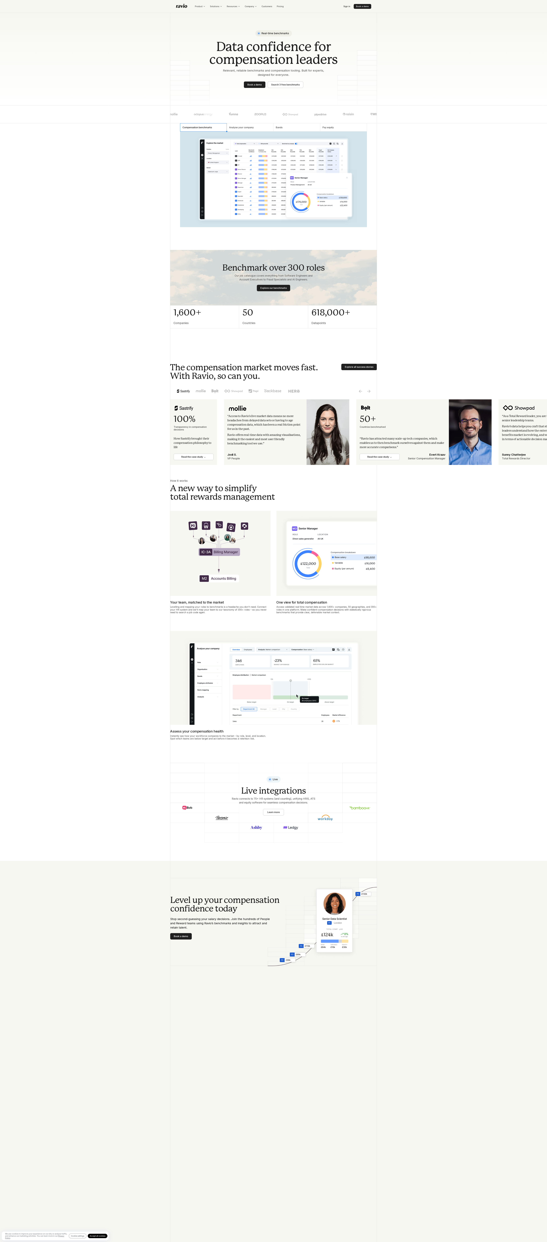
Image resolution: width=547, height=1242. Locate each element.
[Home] (181, 6)
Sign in (346, 6)
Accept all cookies (97, 1236)
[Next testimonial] (368, 391)
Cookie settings (77, 1236)
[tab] (203, 127)
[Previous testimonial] (360, 391)
